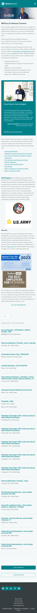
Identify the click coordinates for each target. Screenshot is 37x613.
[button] (3, 588)
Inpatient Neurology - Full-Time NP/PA (14, 365)
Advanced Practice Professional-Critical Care (16, 390)
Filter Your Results (19, 567)
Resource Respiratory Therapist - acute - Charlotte (18, 343)
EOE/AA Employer (7, 608)
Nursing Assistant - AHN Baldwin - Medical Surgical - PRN (15, 330)
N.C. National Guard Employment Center (16, 160)
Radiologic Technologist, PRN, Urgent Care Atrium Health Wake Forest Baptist (18, 416)
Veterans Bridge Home (11, 151)
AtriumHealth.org (18, 605)
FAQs (18, 610)
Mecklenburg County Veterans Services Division (18, 153)
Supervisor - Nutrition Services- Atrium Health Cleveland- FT (16, 519)
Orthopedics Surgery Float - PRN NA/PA (15, 354)
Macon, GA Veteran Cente (12, 171)
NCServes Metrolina (10, 162)
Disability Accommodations (21, 608)
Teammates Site (18, 603)
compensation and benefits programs (23, 51)
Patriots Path (8, 166)
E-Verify (33, 608)
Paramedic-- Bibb (7, 401)
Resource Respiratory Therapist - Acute (14, 481)
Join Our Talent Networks (18, 304)
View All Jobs (18, 601)
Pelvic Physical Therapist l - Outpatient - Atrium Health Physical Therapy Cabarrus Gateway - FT (17, 377)
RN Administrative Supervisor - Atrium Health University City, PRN (16, 493)
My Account (18, 599)
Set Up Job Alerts (19, 575)
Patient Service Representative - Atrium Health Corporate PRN (17, 532)
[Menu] (35, 4)
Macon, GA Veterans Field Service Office (16, 168)
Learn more (10, 246)
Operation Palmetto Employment (14, 164)
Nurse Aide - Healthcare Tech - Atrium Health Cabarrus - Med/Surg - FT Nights (16, 506)
